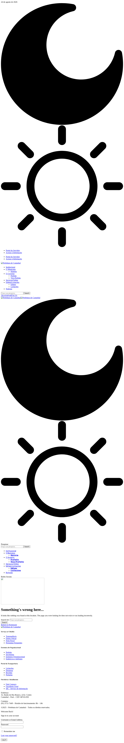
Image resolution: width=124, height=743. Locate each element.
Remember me (9, 731)
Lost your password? (9, 735)
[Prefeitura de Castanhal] (20, 298)
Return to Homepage (9, 625)
